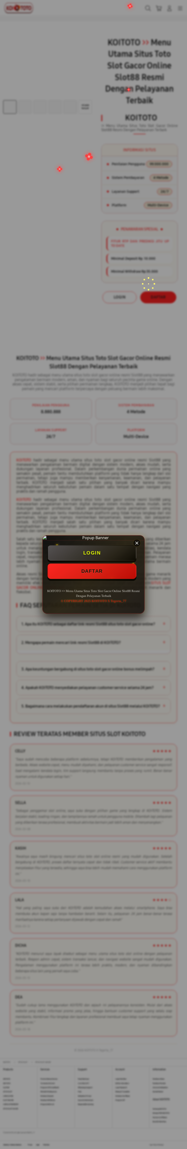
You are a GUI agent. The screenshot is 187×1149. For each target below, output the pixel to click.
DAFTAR (92, 571)
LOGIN (92, 552)
